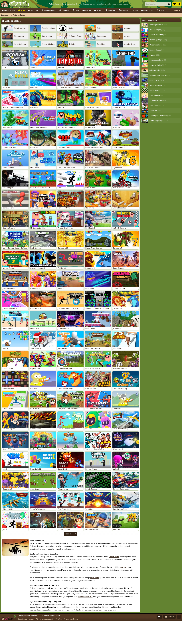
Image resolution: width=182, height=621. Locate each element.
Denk (77, 10)
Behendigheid (50, 10)
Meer (176, 10)
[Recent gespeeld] (179, 4)
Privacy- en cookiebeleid (45, 619)
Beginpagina (9, 10)
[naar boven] (179, 617)
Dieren (88, 10)
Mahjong (111, 10)
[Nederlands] (159, 617)
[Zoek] (169, 4)
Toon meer (70, 534)
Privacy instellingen (71, 619)
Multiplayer (148, 10)
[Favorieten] (174, 4)
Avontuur (34, 10)
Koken (99, 10)
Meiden (124, 10)
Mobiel (135, 10)
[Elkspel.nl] (14, 4)
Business (170, 617)
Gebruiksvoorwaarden (26, 619)
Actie (23, 10)
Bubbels (65, 10)
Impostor (123, 567)
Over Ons (58, 619)
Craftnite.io (114, 557)
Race (161, 10)
